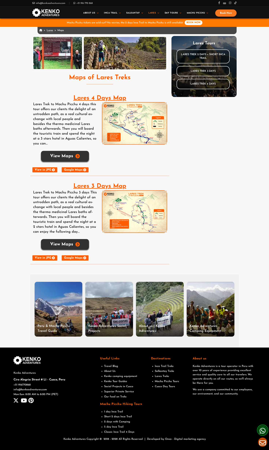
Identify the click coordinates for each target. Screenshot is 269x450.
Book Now (226, 13)
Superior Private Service (119, 391)
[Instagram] (230, 3)
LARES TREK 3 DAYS (203, 71)
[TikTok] (235, 3)
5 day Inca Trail (114, 427)
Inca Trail (110, 13)
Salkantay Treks (164, 371)
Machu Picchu (196, 13)
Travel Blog (111, 366)
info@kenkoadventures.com (50, 3)
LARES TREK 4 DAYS (203, 84)
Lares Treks (162, 376)
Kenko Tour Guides (115, 381)
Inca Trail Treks (164, 366)
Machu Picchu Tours (167, 381)
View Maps (61, 156)
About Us (89, 13)
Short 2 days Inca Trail (118, 416)
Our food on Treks (115, 396)
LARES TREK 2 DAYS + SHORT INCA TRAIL (203, 56)
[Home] (46, 12)
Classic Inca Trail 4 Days (119, 432)
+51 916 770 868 (84, 3)
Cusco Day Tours (165, 386)
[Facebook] (219, 3)
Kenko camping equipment (120, 376)
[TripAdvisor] (224, 3)
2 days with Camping (117, 421)
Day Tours (171, 13)
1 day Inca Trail (113, 411)
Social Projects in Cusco (118, 386)
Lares (152, 13)
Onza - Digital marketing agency (185, 439)
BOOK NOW (193, 22)
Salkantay (133, 13)
